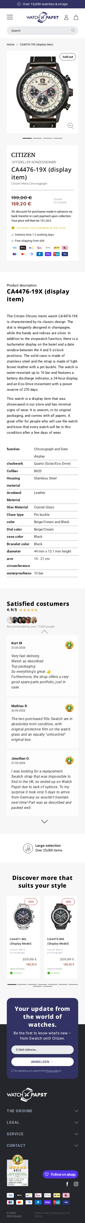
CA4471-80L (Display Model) (21, 941)
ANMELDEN (40, 1062)
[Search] (73, 30)
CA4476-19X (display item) (36, 44)
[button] (76, 17)
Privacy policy (52, 1070)
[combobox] (42, 30)
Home (10, 44)
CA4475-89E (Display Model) (58, 941)
